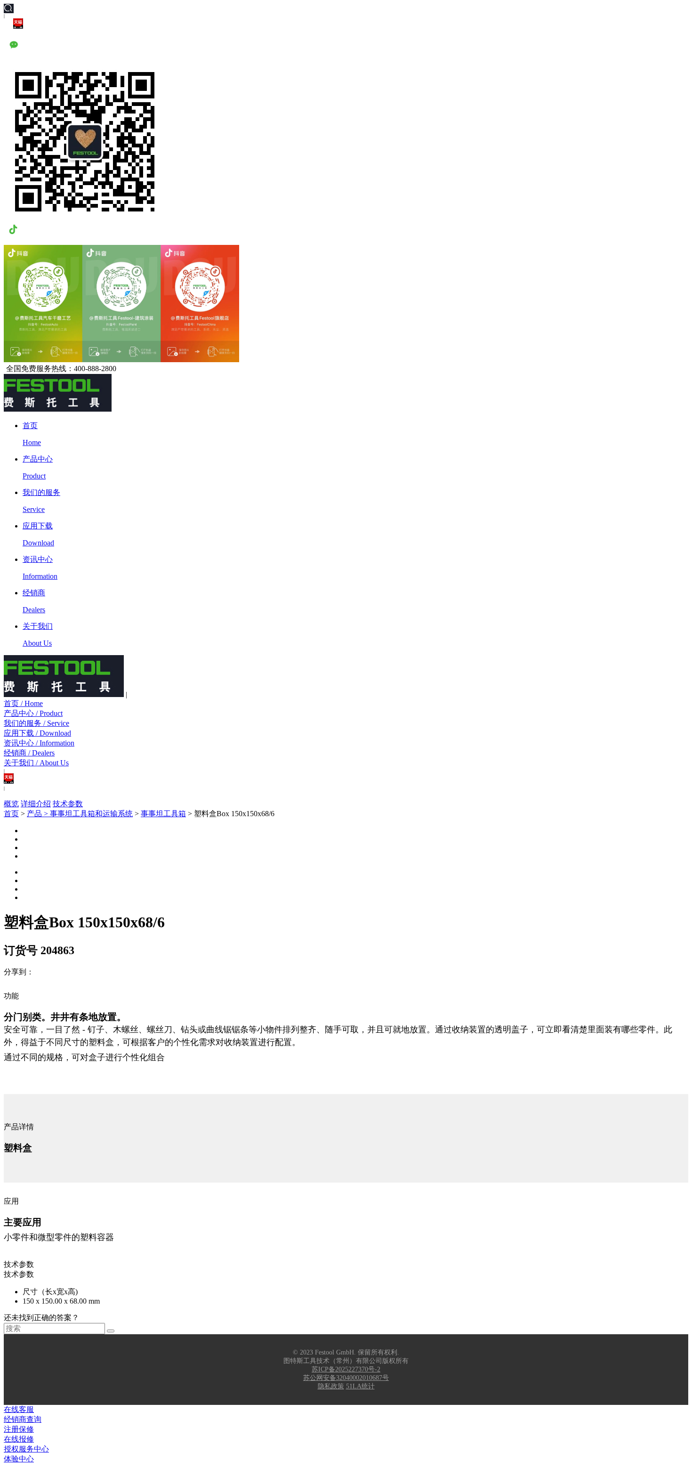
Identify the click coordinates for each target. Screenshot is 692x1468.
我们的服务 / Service (36, 723)
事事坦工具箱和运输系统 (91, 814)
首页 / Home (23, 703)
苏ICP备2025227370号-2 (346, 1369)
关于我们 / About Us (36, 763)
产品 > (38, 814)
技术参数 (68, 804)
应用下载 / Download (37, 733)
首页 (11, 814)
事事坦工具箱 (163, 814)
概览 (11, 804)
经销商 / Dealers (29, 753)
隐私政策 (331, 1386)
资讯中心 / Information (39, 743)
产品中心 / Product (33, 713)
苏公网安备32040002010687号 (346, 1377)
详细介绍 (36, 804)
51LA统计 (360, 1386)
